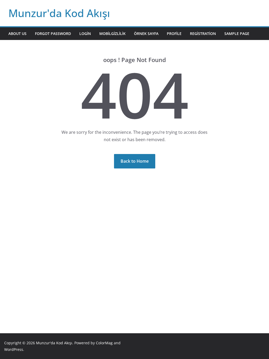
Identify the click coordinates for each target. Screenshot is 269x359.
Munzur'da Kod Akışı (59, 13)
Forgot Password (53, 33)
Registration (203, 33)
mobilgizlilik (112, 33)
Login (85, 33)
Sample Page (236, 33)
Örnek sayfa (146, 33)
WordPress (13, 349)
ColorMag (104, 342)
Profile (174, 33)
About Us (17, 33)
